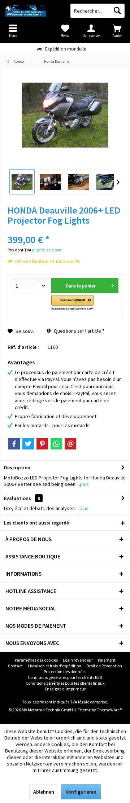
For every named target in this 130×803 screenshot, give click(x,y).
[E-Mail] (70, 443)
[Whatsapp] (56, 443)
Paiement (107, 660)
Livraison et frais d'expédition (54, 665)
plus (84, 484)
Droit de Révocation (104, 665)
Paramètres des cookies (36, 660)
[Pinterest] (42, 443)
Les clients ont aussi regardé (36, 522)
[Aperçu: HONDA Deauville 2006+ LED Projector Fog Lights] (22, 181)
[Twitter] (28, 443)
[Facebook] (14, 443)
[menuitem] (117, 30)
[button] (72, 303)
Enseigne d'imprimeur (65, 689)
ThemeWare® (109, 709)
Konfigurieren (80, 792)
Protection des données (65, 671)
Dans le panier (80, 286)
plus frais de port (47, 250)
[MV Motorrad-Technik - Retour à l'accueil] (32, 11)
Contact (15, 665)
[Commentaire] (65, 230)
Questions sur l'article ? (78, 331)
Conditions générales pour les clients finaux (65, 683)
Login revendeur (78, 660)
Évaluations (17, 498)
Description (17, 467)
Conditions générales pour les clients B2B (65, 677)
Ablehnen (43, 792)
